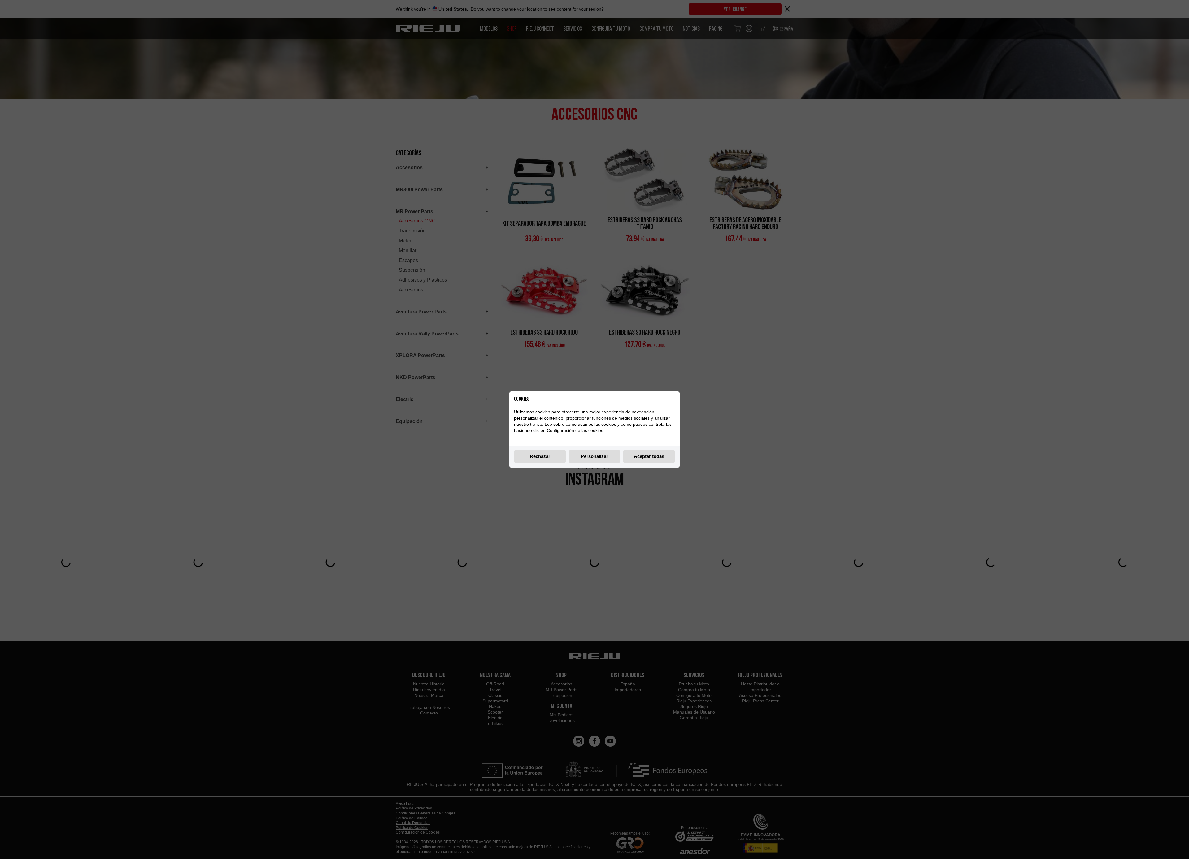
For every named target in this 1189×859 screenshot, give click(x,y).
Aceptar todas (649, 456)
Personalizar (594, 456)
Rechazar (540, 456)
